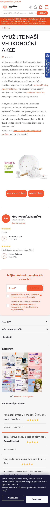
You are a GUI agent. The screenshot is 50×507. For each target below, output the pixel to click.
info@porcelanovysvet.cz (10, 1)
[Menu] (46, 6)
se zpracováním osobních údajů (26, 296)
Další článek (36, 193)
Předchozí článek (16, 193)
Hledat (42, 13)
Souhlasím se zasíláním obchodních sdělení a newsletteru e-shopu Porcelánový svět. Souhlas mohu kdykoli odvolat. (25, 305)
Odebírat (35, 288)
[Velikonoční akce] (25, 167)
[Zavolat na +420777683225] (30, 7)
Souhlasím (37, 499)
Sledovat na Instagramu (23, 396)
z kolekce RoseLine (35, 92)
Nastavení (13, 497)
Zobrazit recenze (18, 223)
